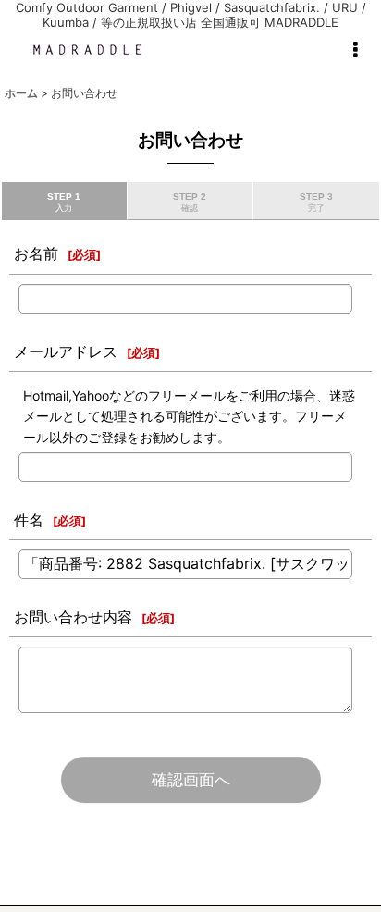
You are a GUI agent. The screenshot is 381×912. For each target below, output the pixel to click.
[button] (355, 50)
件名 (28, 520)
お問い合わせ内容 (73, 617)
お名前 (36, 253)
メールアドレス (65, 351)
